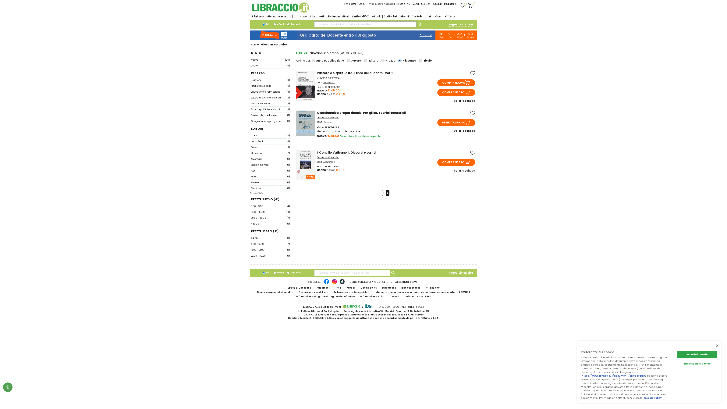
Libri (268, 24)
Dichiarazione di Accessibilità (351, 292)
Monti (270, 176)
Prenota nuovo (454, 122)
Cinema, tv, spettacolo (270, 115)
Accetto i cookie (696, 354)
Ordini (361, 3)
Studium (270, 188)
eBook (376, 16)
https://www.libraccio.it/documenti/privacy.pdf (613, 376)
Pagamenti (323, 287)
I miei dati (350, 3)
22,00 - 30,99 (270, 255)
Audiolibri (390, 16)
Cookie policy (369, 287)
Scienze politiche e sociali (270, 109)
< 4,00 (270, 238)
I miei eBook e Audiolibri (381, 3)
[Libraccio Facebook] (326, 283)
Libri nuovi (300, 16)
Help (338, 287)
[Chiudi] (717, 345)
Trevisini (327, 122)
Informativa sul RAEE (418, 296)
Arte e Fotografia (270, 103)
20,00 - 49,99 (270, 217)
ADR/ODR (422, 292)
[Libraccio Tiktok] (342, 283)
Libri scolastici (271, 16)
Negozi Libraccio (460, 24)
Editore (373, 60)
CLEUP (270, 135)
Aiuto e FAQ (403, 3)
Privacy (350, 287)
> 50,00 (270, 223)
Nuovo (270, 59)
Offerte (450, 16)
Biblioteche (389, 287)
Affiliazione (433, 287)
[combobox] (365, 24)
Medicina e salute (270, 85)
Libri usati (317, 16)
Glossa (270, 147)
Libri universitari (338, 16)
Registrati (450, 3)
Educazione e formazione (270, 91)
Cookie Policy (653, 398)
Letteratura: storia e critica (270, 97)
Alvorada (270, 159)
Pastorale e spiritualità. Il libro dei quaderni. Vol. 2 (355, 73)
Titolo (428, 60)
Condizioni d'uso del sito (313, 292)
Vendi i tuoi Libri (421, 3)
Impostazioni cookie (697, 363)
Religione (270, 80)
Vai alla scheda (464, 101)
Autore (356, 60)
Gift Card (435, 16)
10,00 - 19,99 (270, 212)
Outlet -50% (360, 16)
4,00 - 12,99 (270, 244)
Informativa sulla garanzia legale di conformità (325, 296)
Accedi (437, 3)
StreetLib (270, 182)
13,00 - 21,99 (270, 249)
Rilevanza (409, 60)
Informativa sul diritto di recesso (380, 296)
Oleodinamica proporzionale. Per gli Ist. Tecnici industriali (361, 113)
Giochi (404, 16)
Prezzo (390, 60)
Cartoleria (419, 16)
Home (255, 44)
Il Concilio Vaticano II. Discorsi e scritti (346, 152)
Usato (270, 65)
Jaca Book (270, 141)
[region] (649, 372)
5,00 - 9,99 (270, 206)
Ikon (270, 170)
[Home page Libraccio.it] (280, 11)
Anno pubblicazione (330, 60)
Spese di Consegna (299, 287)
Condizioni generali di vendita (275, 292)
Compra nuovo (453, 83)
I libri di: (302, 53)
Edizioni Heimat (270, 164)
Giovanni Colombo (328, 77)
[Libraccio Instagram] (334, 283)
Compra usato (453, 92)
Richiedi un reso (410, 287)
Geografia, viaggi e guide (270, 121)
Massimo (270, 153)
